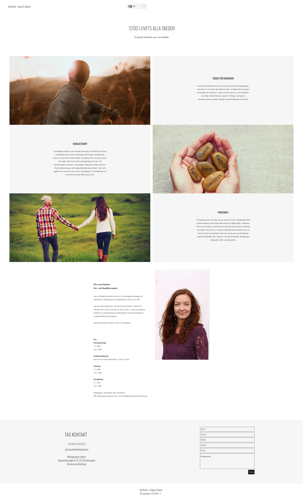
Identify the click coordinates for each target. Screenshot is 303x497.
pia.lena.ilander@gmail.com (76, 449)
